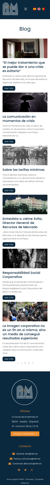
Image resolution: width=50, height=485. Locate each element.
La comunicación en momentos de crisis (19, 118)
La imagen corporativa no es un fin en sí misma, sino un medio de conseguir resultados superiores (24, 332)
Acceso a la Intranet (24, 433)
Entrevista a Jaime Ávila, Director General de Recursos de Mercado (22, 223)
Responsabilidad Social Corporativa (21, 275)
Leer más (8, 88)
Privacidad (30, 479)
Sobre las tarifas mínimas (23, 169)
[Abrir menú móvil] (25, 9)
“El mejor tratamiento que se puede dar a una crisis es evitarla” (24, 66)
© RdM (21, 479)
